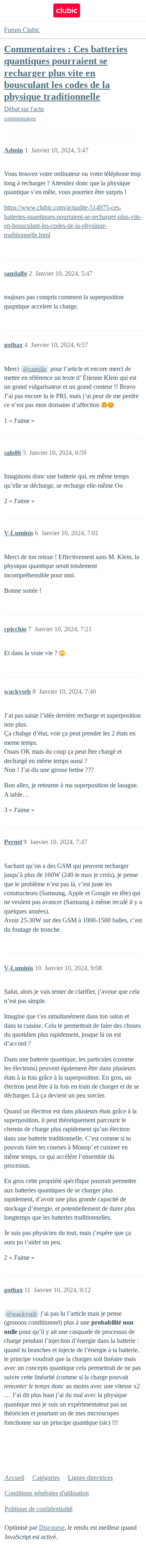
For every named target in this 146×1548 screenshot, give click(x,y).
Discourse (51, 1527)
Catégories (46, 1477)
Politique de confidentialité (38, 1508)
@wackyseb (21, 1313)
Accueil (14, 1477)
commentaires (20, 119)
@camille (35, 369)
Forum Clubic (22, 29)
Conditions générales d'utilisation (46, 1493)
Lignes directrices (90, 1477)
